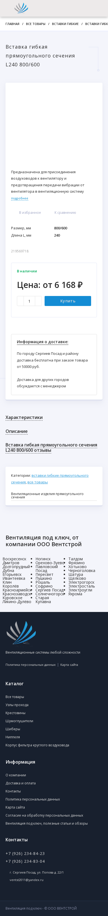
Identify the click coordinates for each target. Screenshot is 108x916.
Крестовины (15, 713)
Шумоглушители (19, 721)
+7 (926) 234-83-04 (25, 861)
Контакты (13, 791)
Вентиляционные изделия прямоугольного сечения (47, 495)
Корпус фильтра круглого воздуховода (37, 745)
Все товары (35, 23)
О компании (16, 775)
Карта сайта (69, 664)
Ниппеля (13, 737)
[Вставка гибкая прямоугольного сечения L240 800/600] (54, 123)
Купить (67, 300)
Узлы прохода (17, 704)
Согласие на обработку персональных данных (44, 815)
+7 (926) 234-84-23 (25, 853)
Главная (12, 23)
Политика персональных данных (31, 664)
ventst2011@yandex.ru (26, 880)
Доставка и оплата (21, 783)
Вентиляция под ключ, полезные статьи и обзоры (47, 823)
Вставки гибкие (65, 23)
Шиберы (13, 729)
